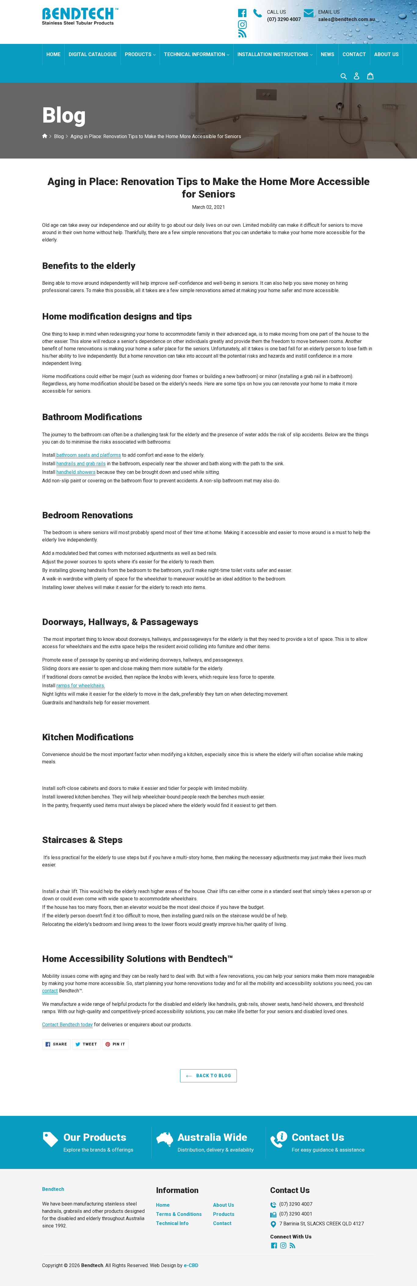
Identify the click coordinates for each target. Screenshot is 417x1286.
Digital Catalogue (93, 54)
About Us (223, 1205)
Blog (59, 136)
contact (50, 991)
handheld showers (76, 472)
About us (386, 54)
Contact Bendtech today (67, 1024)
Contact (354, 54)
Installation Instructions (274, 54)
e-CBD (191, 1265)
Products (139, 54)
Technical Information (195, 54)
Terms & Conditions (179, 1214)
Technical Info (172, 1223)
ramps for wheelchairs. (80, 685)
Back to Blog (213, 1075)
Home (53, 54)
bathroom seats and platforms (88, 455)
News (327, 54)
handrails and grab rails (81, 463)
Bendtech (53, 1189)
